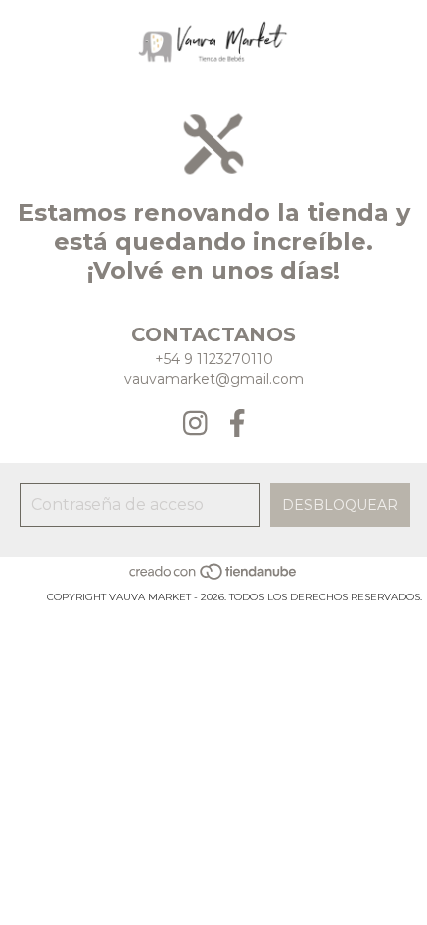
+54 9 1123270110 (214, 359)
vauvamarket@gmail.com (214, 379)
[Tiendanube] (214, 577)
